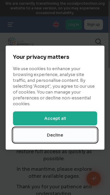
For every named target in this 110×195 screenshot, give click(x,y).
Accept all (55, 118)
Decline (55, 135)
